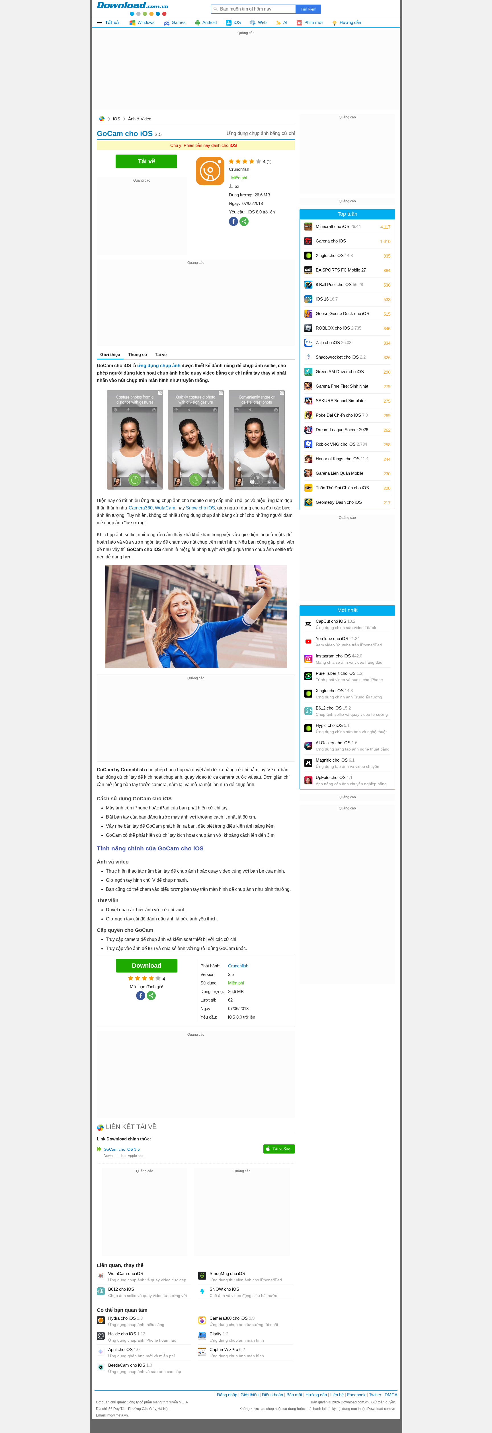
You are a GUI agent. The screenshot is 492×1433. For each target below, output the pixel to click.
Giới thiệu (250, 1394)
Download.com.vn (101, 119)
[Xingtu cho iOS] (308, 256)
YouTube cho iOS (338, 638)
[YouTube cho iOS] (308, 641)
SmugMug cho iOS (227, 1273)
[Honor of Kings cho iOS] (308, 459)
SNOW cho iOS (224, 1289)
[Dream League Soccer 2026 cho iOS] (308, 430)
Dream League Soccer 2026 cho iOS (342, 431)
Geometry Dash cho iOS (339, 504)
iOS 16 (327, 299)
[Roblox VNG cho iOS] (308, 444)
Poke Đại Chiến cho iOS (342, 415)
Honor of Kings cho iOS (342, 458)
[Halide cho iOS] (101, 1336)
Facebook (356, 1394)
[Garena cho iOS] (308, 241)
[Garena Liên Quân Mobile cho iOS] (308, 473)
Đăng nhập (227, 1394)
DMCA (391, 1394)
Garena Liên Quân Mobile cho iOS (339, 475)
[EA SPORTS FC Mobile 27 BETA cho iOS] (308, 270)
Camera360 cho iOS (232, 1318)
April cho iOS (124, 1349)
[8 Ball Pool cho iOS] (308, 285)
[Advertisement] (246, 76)
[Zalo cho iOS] (308, 343)
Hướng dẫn (316, 1394)
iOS (116, 118)
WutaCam (165, 507)
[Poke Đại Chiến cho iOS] (308, 415)
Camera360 (141, 507)
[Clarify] (202, 1336)
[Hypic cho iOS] (308, 728)
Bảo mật (294, 1394)
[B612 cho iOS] (101, 1291)
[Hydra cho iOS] (101, 1320)
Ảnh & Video (139, 118)
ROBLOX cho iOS (338, 328)
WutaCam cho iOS (125, 1273)
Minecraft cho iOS (338, 226)
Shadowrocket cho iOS (341, 357)
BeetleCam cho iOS (130, 1365)
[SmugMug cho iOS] (202, 1276)
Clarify (219, 1333)
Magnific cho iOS (335, 760)
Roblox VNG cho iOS (341, 444)
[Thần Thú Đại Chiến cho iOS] (308, 488)
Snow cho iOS (200, 507)
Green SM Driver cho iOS (340, 373)
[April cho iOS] (101, 1352)
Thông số (137, 354)
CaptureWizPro (227, 1349)
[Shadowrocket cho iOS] (308, 357)
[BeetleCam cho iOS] (101, 1367)
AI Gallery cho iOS (336, 742)
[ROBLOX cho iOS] (308, 328)
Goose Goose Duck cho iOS (342, 315)
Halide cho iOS (126, 1333)
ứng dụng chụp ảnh (159, 365)
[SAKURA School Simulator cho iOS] (308, 401)
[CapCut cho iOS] (308, 624)
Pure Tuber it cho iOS (339, 673)
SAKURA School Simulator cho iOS (341, 402)
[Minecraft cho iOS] (308, 227)
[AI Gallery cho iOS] (308, 746)
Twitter (375, 1394)
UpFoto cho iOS (334, 777)
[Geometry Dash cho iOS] (308, 502)
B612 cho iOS (121, 1289)
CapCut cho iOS (335, 621)
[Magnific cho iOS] (308, 763)
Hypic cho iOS (333, 725)
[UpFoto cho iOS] (308, 780)
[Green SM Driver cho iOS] (308, 372)
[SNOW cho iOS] (202, 1291)
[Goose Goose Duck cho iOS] (308, 314)
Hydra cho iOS (125, 1318)
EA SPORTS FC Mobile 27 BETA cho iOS (341, 272)
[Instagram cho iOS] (308, 659)
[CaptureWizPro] (202, 1352)
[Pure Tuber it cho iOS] (308, 676)
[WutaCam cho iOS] (101, 1276)
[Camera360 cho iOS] (202, 1320)
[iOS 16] (308, 299)
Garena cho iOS (331, 241)
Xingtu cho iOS (334, 255)
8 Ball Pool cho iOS (339, 284)
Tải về (161, 354)
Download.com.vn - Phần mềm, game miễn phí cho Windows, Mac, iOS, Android (132, 9)
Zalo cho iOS (333, 342)
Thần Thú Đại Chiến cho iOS (342, 487)
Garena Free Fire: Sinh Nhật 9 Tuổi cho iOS (342, 388)
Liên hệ (337, 1394)
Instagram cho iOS (339, 655)
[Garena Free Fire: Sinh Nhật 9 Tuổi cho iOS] (308, 386)
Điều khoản (272, 1394)
